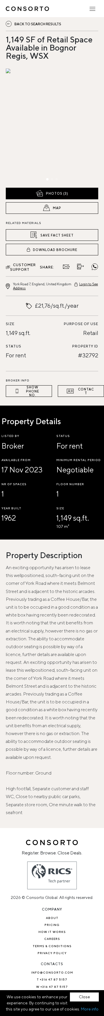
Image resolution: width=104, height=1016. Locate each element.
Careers (52, 938)
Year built (11, 508)
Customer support (23, 267)
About (52, 918)
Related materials (23, 223)
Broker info (17, 380)
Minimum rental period (78, 460)
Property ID (85, 346)
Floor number (70, 484)
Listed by (10, 436)
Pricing (52, 925)
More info (90, 1009)
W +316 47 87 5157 (52, 986)
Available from (16, 460)
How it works (52, 931)
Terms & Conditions (52, 946)
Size (10, 324)
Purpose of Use (81, 324)
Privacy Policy (52, 953)
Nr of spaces (14, 484)
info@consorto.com (52, 972)
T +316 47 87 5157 (52, 979)
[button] (20, 127)
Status (13, 346)
